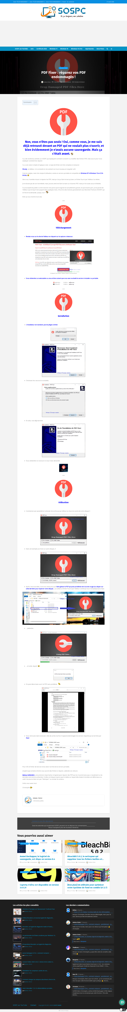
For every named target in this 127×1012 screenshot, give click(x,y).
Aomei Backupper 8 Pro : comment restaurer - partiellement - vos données (93, 924)
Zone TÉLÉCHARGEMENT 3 (53, 2)
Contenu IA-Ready (64, 1010)
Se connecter (70, 2)
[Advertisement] (63, 34)
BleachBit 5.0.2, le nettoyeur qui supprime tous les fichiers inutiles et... (85, 857)
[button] (123, 1009)
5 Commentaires (81, 890)
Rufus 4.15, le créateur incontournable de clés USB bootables (92, 912)
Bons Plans (100, 49)
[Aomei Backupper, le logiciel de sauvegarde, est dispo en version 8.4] (39, 846)
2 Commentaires (81, 862)
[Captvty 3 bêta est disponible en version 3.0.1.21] (39, 875)
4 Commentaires (33, 862)
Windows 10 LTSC (76, 49)
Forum (64, 2)
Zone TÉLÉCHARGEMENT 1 (21, 2)
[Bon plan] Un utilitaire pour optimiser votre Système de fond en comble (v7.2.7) (87, 886)
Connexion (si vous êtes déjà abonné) (42, 821)
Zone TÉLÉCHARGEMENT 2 (37, 2)
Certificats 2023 (41, 49)
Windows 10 (64, 49)
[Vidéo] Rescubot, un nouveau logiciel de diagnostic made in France (93, 936)
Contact (33, 1005)
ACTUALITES (32, 872)
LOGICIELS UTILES (63, 68)
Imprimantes (89, 49)
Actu (32, 49)
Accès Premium (24, 843)
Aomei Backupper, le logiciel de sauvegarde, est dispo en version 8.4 (37, 857)
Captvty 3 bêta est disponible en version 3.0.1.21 (39, 886)
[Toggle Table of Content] (34, 102)
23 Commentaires (66, 82)
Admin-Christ (47, 82)
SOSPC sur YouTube (21, 49)
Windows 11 (53, 49)
